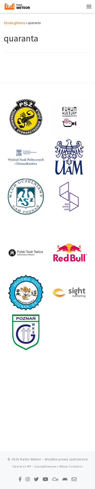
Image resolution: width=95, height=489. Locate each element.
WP (29, 466)
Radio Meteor (30, 459)
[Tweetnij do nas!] (36, 479)
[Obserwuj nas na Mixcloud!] (55, 479)
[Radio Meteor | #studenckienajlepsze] (17, 5)
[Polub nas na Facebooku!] (20, 479)
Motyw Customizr (71, 466)
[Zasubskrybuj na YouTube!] (45, 479)
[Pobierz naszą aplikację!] (65, 479)
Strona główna (14, 23)
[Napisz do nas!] (74, 479)
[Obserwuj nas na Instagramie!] (28, 479)
